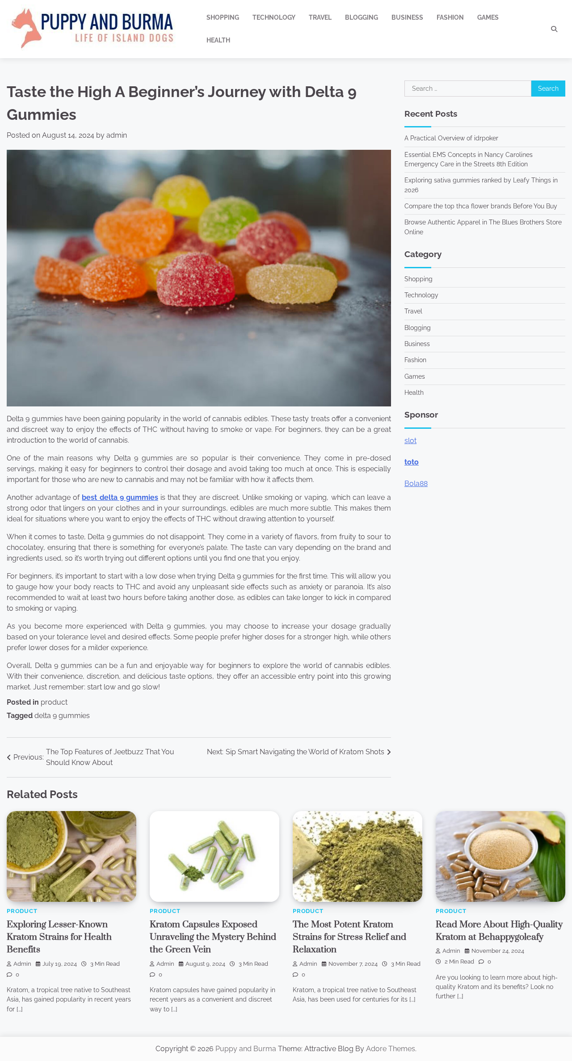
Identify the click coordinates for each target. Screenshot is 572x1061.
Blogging (361, 17)
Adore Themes (390, 1048)
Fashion (450, 17)
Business (407, 17)
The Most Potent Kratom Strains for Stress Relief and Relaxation (349, 937)
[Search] (554, 29)
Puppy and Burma (245, 1048)
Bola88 (416, 483)
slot (410, 440)
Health (218, 40)
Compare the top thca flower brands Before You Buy (480, 206)
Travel (320, 17)
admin (116, 135)
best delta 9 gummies (120, 497)
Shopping (222, 17)
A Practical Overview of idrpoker (451, 138)
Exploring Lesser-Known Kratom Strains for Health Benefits (59, 937)
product (54, 702)
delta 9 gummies (62, 715)
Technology (273, 17)
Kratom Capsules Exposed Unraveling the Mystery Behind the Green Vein (213, 937)
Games (488, 17)
